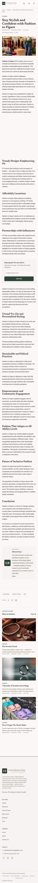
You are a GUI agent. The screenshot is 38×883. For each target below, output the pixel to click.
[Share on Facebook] (12, 600)
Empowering (6, 594)
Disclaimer (32, 876)
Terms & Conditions (15, 876)
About (4, 836)
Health (4, 803)
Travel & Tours (6, 810)
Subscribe (19, 278)
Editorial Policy (19, 878)
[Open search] (29, 3)
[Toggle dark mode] (24, 3)
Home (3, 10)
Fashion (9, 10)
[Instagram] (8, 858)
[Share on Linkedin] (16, 600)
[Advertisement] (19, 135)
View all (33, 614)
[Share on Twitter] (8, 600)
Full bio (14, 576)
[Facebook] (3, 858)
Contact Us (5, 839)
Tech (3, 821)
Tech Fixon (9, 880)
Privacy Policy (5, 876)
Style (25, 594)
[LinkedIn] (12, 858)
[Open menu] (34, 3)
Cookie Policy (25, 876)
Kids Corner (5, 814)
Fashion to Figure (16, 594)
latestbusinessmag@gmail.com (13, 850)
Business (5, 818)
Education (5, 807)
